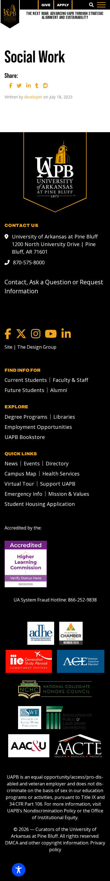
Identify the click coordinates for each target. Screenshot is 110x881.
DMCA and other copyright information (46, 843)
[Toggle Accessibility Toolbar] (18, 869)
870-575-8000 (29, 262)
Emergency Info (23, 493)
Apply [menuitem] (63, 5)
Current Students (26, 379)
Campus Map (20, 473)
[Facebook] (8, 333)
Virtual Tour (19, 483)
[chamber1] (71, 633)
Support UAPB (57, 483)
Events (32, 463)
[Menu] (101, 4)
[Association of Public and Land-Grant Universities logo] (69, 717)
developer (33, 97)
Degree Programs (26, 416)
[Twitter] (21, 333)
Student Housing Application (40, 503)
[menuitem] (24, 379)
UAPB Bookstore (25, 437)
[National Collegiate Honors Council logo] (54, 689)
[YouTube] (51, 333)
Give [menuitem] (45, 5)
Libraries (64, 416)
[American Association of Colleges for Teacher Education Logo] (78, 745)
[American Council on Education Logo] (80, 661)
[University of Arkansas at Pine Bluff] (10, 12)
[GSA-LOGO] (29, 661)
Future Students (24, 390)
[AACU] (28, 745)
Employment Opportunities (38, 426)
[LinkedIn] (66, 333)
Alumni (58, 390)
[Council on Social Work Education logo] (29, 717)
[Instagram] (35, 333)
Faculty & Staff (70, 379)
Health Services (61, 473)
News (11, 463)
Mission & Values (68, 493)
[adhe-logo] (40, 633)
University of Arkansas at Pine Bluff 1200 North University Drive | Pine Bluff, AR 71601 (55, 244)
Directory (57, 463)
